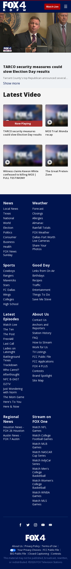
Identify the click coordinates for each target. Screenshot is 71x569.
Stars (6, 285)
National (8, 218)
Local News (10, 209)
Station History (41, 333)
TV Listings (39, 352)
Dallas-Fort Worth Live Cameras (43, 239)
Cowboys (9, 271)
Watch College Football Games (42, 437)
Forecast (38, 209)
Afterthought (11, 374)
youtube (43, 525)
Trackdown (10, 365)
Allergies (37, 218)
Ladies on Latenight (9, 350)
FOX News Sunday (10, 253)
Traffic (36, 285)
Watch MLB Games (39, 445)
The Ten (8, 329)
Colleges (8, 299)
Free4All (8, 339)
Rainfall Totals (41, 227)
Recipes (37, 280)
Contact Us (39, 320)
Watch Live (52, 6)
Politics (7, 232)
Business (9, 242)
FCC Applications (43, 361)
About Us (40, 314)
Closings (37, 213)
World (7, 223)
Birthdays (38, 275)
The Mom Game (13, 397)
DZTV (6, 384)
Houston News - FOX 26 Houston (13, 428)
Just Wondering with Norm (12, 390)
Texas (7, 213)
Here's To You (12, 402)
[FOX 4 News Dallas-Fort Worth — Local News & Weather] (14, 6)
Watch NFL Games (39, 428)
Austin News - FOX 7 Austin (12, 437)
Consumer (9, 237)
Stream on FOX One (41, 419)
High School (10, 304)
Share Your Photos (39, 247)
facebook (20, 525)
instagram (35, 525)
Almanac (37, 223)
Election (8, 227)
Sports (9, 265)
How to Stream (42, 342)
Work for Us (40, 347)
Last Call (8, 343)
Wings (7, 294)
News (8, 203)
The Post (9, 334)
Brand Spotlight (42, 375)
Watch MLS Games (39, 502)
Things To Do (41, 294)
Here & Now (11, 406)
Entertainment (41, 290)
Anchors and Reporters (40, 326)
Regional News (11, 419)
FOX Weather (40, 232)
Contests (38, 371)
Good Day (41, 265)
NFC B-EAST (11, 379)
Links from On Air (43, 271)
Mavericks (9, 280)
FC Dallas (9, 290)
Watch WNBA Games (41, 494)
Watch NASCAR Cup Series (42, 453)
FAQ (35, 338)
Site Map (38, 380)
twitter (28, 525)
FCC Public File (41, 356)
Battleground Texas (11, 358)
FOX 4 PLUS (40, 366)
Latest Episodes (11, 316)
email (50, 525)
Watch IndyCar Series (41, 462)
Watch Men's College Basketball (40, 472)
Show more (11, 83)
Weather (40, 203)
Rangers (8, 275)
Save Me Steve (41, 299)
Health (7, 246)
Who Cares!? (11, 370)
